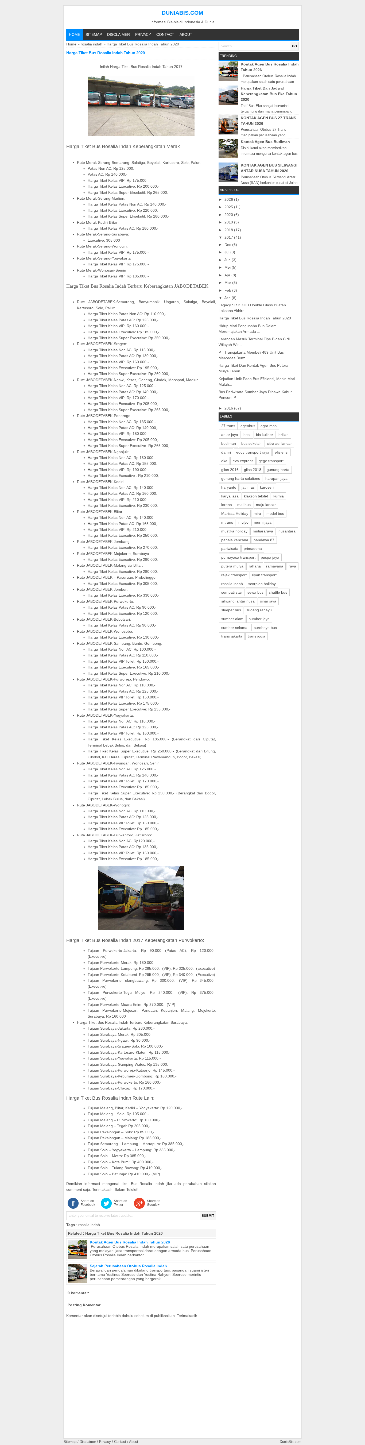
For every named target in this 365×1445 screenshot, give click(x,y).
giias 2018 (252, 470)
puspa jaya (270, 557)
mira (257, 513)
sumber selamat (234, 627)
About (186, 34)
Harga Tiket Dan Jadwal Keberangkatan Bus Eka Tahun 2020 (269, 94)
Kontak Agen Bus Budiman (265, 142)
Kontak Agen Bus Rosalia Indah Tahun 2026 (130, 1242)
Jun (228, 260)
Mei (228, 267)
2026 (229, 199)
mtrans (227, 522)
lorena (226, 505)
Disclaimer (118, 34)
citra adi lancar (279, 443)
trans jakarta (231, 636)
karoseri (267, 487)
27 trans (228, 426)
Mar (228, 282)
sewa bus (255, 592)
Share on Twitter (120, 1203)
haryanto (228, 487)
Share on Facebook (88, 1203)
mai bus (244, 505)
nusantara (287, 531)
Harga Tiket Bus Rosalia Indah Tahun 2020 (124, 1233)
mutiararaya (263, 531)
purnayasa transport (238, 557)
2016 (229, 408)
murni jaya (262, 522)
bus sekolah (251, 443)
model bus (275, 513)
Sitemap (94, 34)
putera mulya (232, 566)
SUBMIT (208, 1216)
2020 (229, 214)
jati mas (248, 487)
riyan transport (264, 575)
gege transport (271, 461)
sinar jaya (268, 601)
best (247, 434)
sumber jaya (259, 619)
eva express (243, 461)
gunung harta (278, 470)
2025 (229, 207)
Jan (228, 298)
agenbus (247, 426)
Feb (228, 290)
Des (228, 244)
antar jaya (229, 434)
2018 (229, 230)
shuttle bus (278, 592)
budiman (228, 443)
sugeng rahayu (259, 610)
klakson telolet (256, 496)
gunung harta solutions (240, 478)
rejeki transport (234, 575)
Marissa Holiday (234, 513)
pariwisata (229, 548)
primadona (253, 548)
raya (292, 566)
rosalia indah (91, 44)
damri (226, 452)
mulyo (243, 522)
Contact (165, 34)
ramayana (274, 566)
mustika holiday (234, 531)
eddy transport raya (252, 452)
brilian (283, 434)
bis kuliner (264, 434)
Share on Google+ (153, 1203)
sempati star (231, 592)
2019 (229, 222)
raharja (255, 566)
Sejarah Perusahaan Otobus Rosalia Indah (128, 1266)
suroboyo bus (265, 627)
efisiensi (281, 452)
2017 (229, 237)
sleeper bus (231, 610)
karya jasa (230, 496)
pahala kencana (234, 540)
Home (74, 34)
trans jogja (256, 636)
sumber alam (232, 619)
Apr (227, 275)
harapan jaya (276, 478)
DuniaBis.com (182, 13)
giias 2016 (230, 470)
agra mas (269, 426)
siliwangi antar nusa (238, 601)
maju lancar (266, 505)
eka (224, 461)
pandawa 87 (264, 540)
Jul (227, 252)
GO (294, 46)
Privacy (143, 34)
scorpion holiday (262, 584)
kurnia (278, 496)
